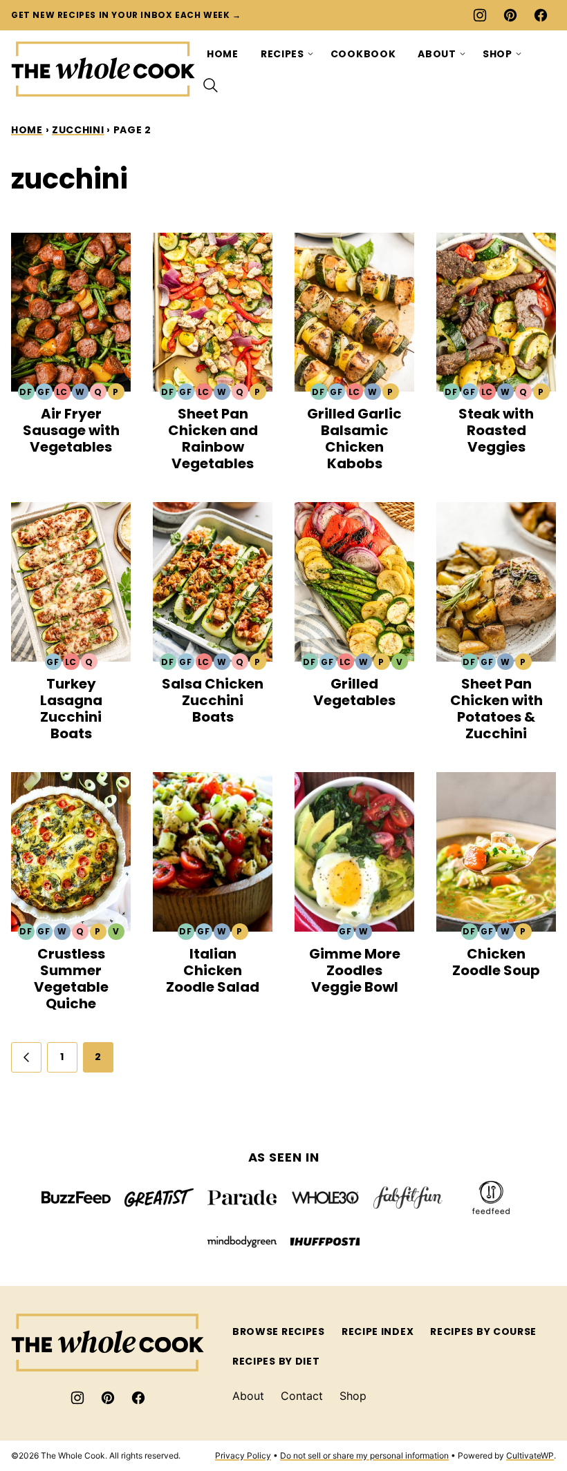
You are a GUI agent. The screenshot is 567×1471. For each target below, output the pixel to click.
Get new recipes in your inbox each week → (126, 15)
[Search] (211, 85)
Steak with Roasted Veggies (496, 430)
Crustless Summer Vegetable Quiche (71, 978)
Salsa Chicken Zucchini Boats (212, 700)
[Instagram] (480, 15)
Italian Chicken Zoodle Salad (212, 970)
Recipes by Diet (276, 1361)
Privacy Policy (243, 1455)
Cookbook (363, 54)
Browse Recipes (278, 1331)
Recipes (282, 54)
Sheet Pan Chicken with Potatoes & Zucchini (496, 708)
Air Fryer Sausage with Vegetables (71, 430)
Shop (497, 54)
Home (223, 54)
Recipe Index (377, 1331)
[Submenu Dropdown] (310, 54)
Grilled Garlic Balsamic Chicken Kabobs (354, 438)
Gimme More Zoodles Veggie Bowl (354, 970)
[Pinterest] (510, 15)
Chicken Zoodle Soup (496, 962)
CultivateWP (530, 1455)
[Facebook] (541, 15)
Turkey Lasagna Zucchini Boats (71, 708)
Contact (302, 1396)
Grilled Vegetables (354, 692)
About (437, 54)
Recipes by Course (483, 1331)
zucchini (78, 130)
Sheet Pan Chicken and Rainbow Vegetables (213, 438)
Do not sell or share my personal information (364, 1455)
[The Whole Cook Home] (103, 69)
